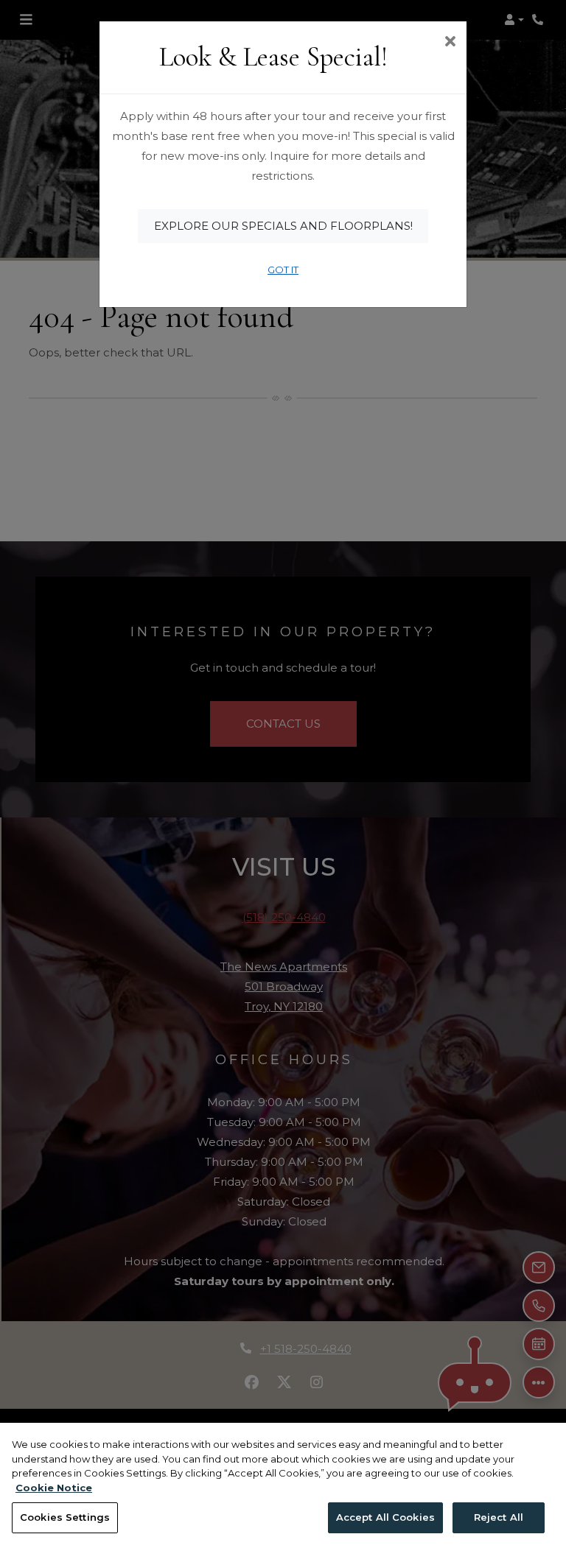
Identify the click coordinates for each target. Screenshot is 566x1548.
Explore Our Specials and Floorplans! (283, 226)
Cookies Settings (65, 1517)
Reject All (498, 1517)
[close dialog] (450, 42)
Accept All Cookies (385, 1517)
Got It (283, 269)
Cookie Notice (53, 1488)
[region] (283, 1485)
